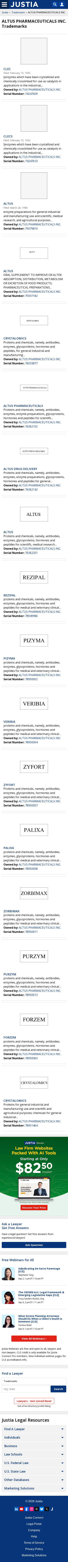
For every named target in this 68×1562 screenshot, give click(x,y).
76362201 (31, 553)
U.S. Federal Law (16, 1463)
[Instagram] (31, 1509)
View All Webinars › (34, 1338)
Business (10, 1446)
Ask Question (34, 1245)
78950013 (31, 995)
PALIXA (8, 848)
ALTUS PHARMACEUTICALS (23, 406)
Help (34, 1536)
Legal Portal (34, 1523)
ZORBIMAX (11, 911)
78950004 (31, 742)
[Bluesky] (42, 1509)
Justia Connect (34, 1517)
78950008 (31, 869)
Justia (5, 12)
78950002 (31, 679)
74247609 (31, 94)
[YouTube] (21, 1509)
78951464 (31, 1125)
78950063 (31, 1058)
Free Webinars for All (18, 1260)
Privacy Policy (34, 1549)
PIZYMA (9, 658)
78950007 (31, 805)
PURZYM (9, 974)
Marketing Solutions (19, 1488)
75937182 (31, 296)
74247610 (31, 161)
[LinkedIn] (16, 1509)
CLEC (7, 69)
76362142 (31, 489)
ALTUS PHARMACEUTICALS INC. (40, 90)
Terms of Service (34, 1542)
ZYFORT (9, 785)
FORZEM (9, 1037)
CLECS (8, 136)
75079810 (31, 228)
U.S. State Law (14, 1471)
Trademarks (18, 12)
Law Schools (13, 1454)
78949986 (31, 616)
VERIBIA (9, 722)
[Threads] (37, 1509)
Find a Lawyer (12, 1373)
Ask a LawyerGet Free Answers (15, 1226)
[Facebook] (26, 1509)
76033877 (31, 363)
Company (34, 1530)
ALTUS (8, 204)
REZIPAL (9, 595)
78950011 (31, 932)
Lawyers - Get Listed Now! (34, 1401)
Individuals (12, 1437)
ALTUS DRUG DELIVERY (20, 469)
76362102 (31, 426)
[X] (47, 1509)
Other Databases (16, 1480)
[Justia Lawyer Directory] (52, 1509)
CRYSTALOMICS (14, 338)
